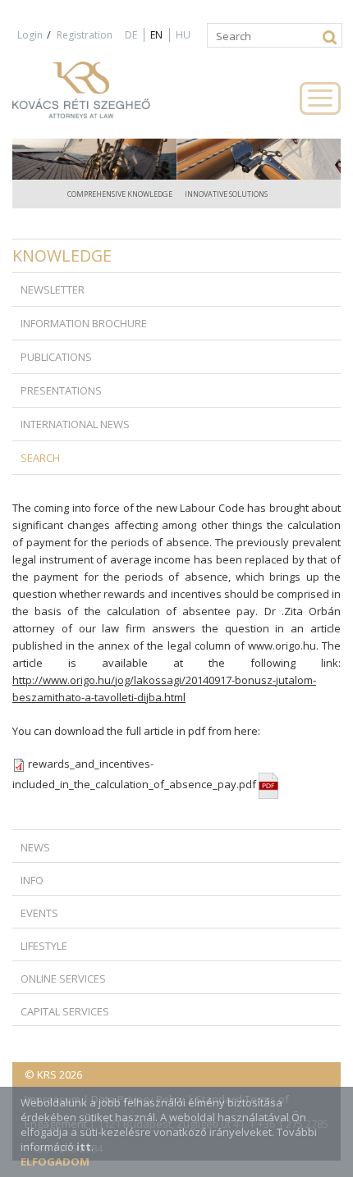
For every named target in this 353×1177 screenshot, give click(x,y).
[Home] (98, 98)
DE (131, 35)
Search (40, 457)
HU (183, 35)
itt (83, 1146)
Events (39, 913)
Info (32, 880)
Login (30, 35)
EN (156, 35)
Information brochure (84, 323)
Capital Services (65, 1011)
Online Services (63, 978)
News (35, 847)
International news (75, 424)
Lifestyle (44, 945)
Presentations (61, 390)
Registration (84, 35)
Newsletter (53, 289)
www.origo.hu (282, 645)
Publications (56, 356)
